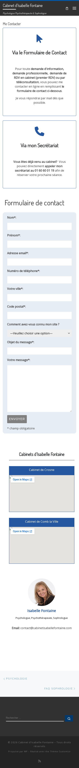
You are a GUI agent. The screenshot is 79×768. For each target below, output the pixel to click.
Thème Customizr (60, 751)
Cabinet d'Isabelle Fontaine (36, 742)
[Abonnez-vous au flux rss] (39, 761)
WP (26, 751)
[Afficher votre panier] (67, 8)
